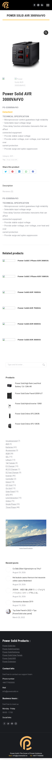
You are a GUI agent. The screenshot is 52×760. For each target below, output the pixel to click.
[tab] (26, 184)
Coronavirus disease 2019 (23, 602)
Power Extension (9, 662)
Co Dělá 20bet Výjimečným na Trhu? (27, 569)
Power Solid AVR (12, 159)
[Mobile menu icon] (47, 5)
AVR (11, 156)
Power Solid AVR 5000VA (29, 323)
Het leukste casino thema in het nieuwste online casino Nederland (29, 579)
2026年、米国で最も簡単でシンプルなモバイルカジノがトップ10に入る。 (29, 591)
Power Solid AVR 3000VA (29, 339)
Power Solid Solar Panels (12, 655)
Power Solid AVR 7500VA (29, 308)
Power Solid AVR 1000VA (29, 292)
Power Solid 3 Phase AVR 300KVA (33, 260)
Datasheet (7, 112)
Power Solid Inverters (11, 649)
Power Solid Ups (9, 646)
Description (8, 185)
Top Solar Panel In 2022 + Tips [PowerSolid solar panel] (24, 612)
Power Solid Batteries (11, 652)
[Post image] (8, 569)
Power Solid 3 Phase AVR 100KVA (33, 276)
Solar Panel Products (26, 548)
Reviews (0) (8, 191)
